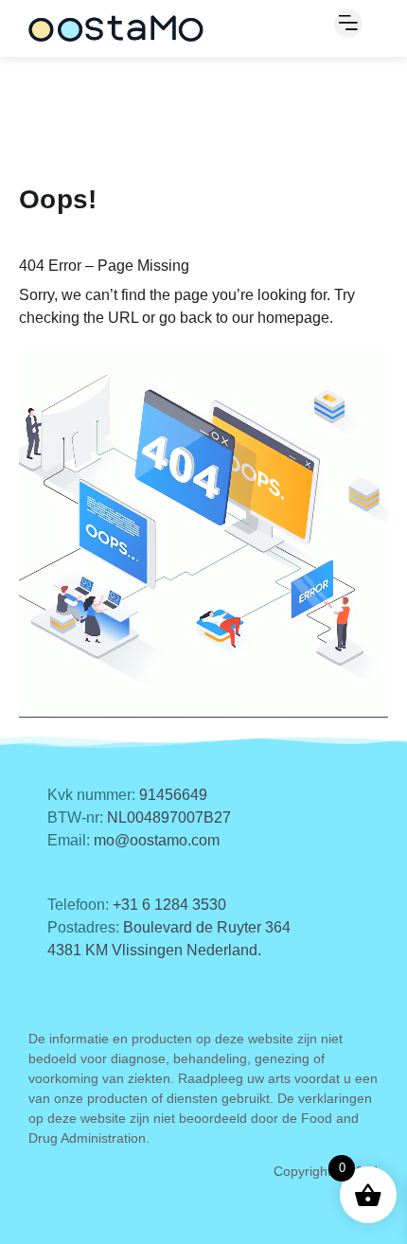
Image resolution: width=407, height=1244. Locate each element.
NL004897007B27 (169, 817)
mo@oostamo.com (157, 840)
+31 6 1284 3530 (169, 905)
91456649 (173, 795)
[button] (348, 23)
